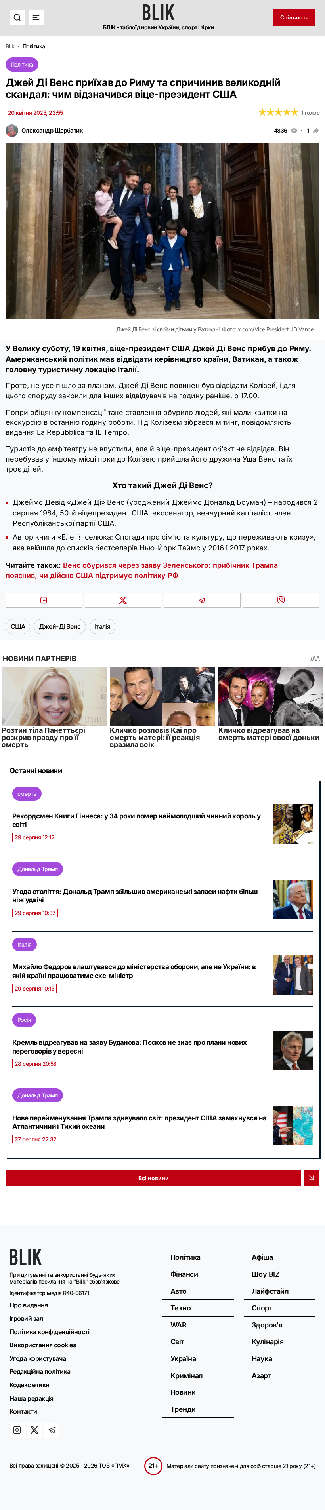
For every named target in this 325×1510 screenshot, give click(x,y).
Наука (262, 1358)
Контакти (23, 1411)
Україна (183, 1358)
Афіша (262, 1257)
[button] (17, 17)
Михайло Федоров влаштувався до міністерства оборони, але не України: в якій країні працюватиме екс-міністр (134, 971)
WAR (178, 1325)
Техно (180, 1308)
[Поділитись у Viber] (281, 600)
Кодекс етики (29, 1385)
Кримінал (186, 1375)
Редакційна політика (40, 1371)
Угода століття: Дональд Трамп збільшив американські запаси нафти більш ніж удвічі (135, 896)
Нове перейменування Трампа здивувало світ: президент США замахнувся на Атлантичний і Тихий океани (139, 1122)
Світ (177, 1341)
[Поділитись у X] (123, 600)
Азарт (261, 1375)
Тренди (183, 1409)
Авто (178, 1291)
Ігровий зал (26, 1318)
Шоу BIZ (265, 1274)
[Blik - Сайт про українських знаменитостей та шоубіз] (26, 1262)
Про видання (29, 1305)
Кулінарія (267, 1341)
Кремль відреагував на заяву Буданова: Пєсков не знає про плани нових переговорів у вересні (129, 1046)
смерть (26, 793)
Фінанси (184, 1274)
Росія (24, 1019)
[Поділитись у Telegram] (202, 600)
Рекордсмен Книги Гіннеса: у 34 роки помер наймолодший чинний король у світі (136, 820)
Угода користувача (38, 1358)
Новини (183, 1392)
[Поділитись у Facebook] (44, 600)
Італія (24, 944)
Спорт (262, 1308)
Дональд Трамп (37, 868)
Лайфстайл (270, 1291)
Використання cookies (43, 1345)
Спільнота (294, 17)
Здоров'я (267, 1325)
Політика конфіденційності (49, 1332)
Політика (22, 64)
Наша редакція (32, 1398)
